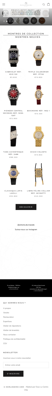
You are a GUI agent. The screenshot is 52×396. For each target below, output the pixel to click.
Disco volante (38, 152)
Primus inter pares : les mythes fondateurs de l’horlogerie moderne (26, 11)
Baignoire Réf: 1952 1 (38, 111)
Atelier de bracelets (11, 330)
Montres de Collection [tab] (26, 33)
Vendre (6, 312)
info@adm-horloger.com (13, 287)
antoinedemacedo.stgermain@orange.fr (38, 289)
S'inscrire (13, 374)
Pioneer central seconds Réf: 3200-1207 (13, 113)
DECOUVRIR (26, 207)
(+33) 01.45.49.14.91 (13, 289)
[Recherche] (44, 4)
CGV (5, 343)
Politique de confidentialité (14, 339)
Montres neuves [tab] (27, 37)
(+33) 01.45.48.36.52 (38, 290)
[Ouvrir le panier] (48, 4)
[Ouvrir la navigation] (3, 4)
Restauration (8, 317)
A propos (7, 308)
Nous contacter (9, 334)
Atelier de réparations (12, 326)
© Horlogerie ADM (14, 387)
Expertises (7, 321)
